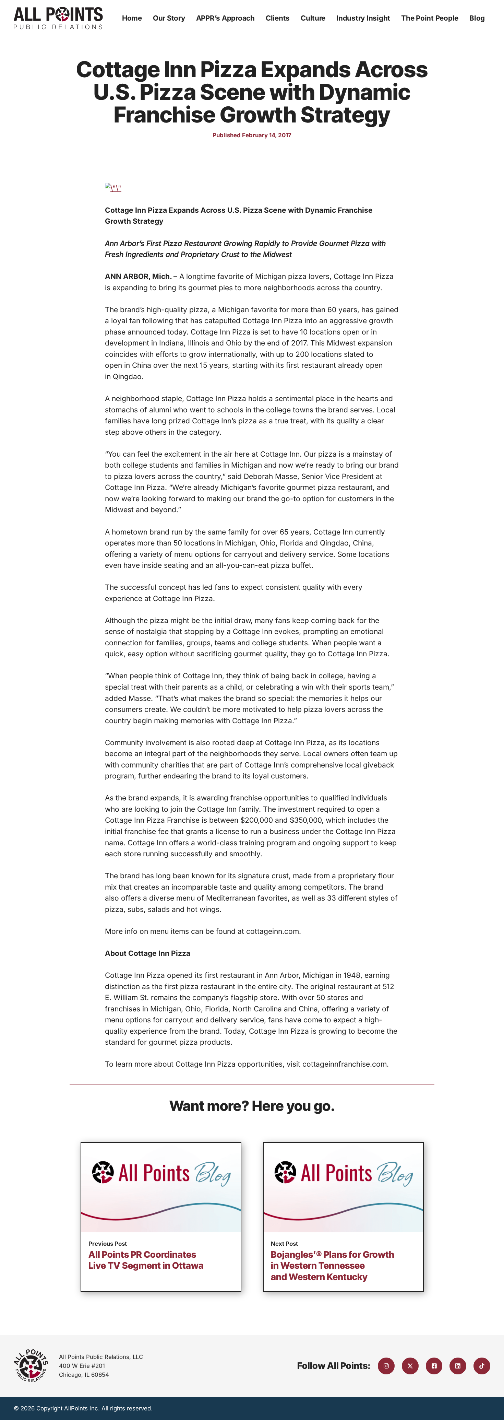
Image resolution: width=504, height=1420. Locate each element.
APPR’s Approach (225, 18)
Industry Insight (363, 18)
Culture (313, 18)
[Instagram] (386, 1366)
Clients (278, 18)
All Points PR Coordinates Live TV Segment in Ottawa (146, 1260)
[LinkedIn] (457, 1366)
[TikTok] (481, 1366)
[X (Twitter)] (410, 1366)
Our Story (169, 18)
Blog (477, 18)
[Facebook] (434, 1366)
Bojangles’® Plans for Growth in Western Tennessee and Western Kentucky (332, 1265)
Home (132, 18)
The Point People (429, 18)
